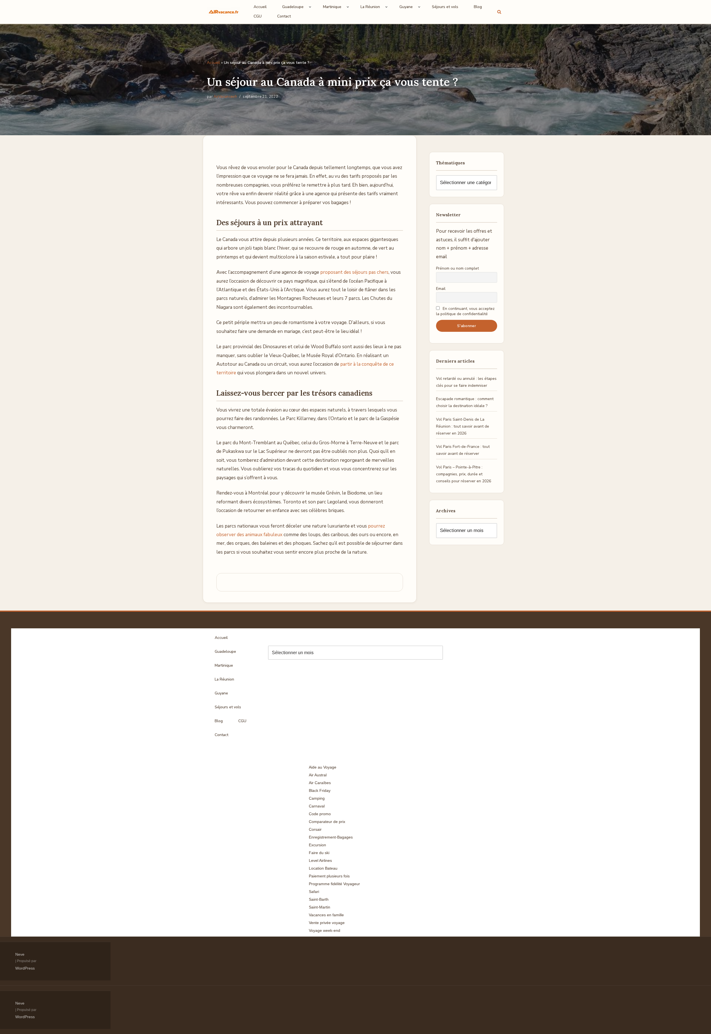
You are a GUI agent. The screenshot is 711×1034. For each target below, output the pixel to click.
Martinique (224, 665)
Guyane (221, 693)
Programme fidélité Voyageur (334, 884)
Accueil (260, 6)
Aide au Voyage (322, 767)
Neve (19, 954)
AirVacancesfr (225, 96)
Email (440, 288)
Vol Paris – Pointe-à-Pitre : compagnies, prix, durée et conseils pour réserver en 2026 (463, 474)
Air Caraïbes (320, 782)
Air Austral (318, 775)
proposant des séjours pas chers (354, 272)
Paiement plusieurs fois (329, 876)
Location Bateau (323, 868)
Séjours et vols (445, 6)
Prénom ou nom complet (457, 268)
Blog (478, 6)
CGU (258, 16)
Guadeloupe (225, 651)
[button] (310, 7)
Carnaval (317, 806)
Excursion (317, 845)
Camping (317, 798)
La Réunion (224, 679)
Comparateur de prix (327, 821)
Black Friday (320, 790)
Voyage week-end (324, 930)
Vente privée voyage (327, 922)
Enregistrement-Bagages (331, 837)
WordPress (25, 968)
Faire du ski (319, 852)
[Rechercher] (499, 12)
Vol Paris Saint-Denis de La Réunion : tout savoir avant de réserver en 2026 (462, 426)
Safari (314, 891)
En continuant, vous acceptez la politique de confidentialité (465, 311)
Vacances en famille (326, 915)
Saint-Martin (319, 907)
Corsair (315, 829)
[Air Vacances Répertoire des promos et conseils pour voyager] (223, 11)
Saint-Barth (319, 899)
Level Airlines (320, 860)
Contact (284, 16)
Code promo (320, 814)
